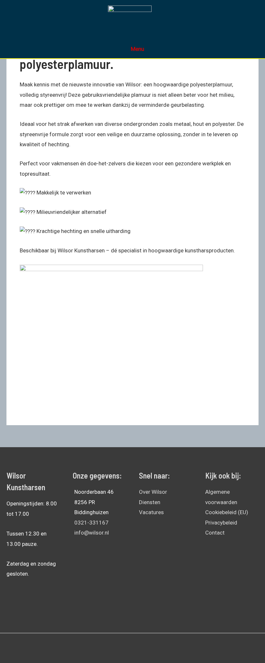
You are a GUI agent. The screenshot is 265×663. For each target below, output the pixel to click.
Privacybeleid (221, 522)
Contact (215, 532)
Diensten (149, 502)
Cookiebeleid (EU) (226, 512)
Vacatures (151, 512)
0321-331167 (91, 522)
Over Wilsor (153, 492)
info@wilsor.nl (91, 532)
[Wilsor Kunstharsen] (130, 17)
